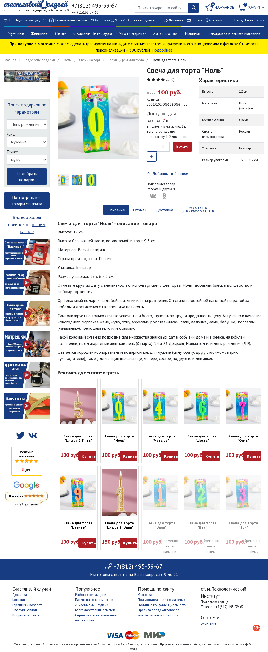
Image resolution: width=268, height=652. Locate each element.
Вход (238, 20)
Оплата (196, 20)
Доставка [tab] (164, 209)
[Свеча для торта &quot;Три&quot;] (243, 493)
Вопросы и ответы (26, 615)
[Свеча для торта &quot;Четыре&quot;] (160, 406)
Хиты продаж (165, 33)
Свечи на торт (89, 60)
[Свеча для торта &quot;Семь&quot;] (243, 406)
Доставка (176, 20)
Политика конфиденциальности (162, 605)
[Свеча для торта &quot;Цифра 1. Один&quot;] (119, 492)
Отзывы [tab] (140, 209)
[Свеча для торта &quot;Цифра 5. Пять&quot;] (78, 406)
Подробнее (162, 50)
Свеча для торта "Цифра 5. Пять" (78, 438)
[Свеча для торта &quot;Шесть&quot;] (202, 406)
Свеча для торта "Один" (160, 525)
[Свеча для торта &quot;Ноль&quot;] (119, 406)
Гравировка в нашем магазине (234, 33)
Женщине (39, 33)
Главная (10, 60)
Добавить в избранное (169, 173)
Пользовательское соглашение (162, 600)
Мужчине (15, 33)
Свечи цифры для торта (126, 60)
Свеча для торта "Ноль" (119, 438)
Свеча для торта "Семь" (243, 438)
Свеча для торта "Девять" (78, 525)
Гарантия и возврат (27, 605)
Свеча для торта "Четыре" (160, 438)
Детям (60, 33)
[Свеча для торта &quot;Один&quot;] (160, 493)
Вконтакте (208, 623)
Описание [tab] (116, 209)
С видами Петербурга (92, 33)
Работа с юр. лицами (90, 595)
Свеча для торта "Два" (202, 525)
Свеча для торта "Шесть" (202, 438)
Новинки (192, 33)
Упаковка (145, 595)
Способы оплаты (25, 610)
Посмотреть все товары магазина (27, 200)
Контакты (216, 20)
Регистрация (254, 20)
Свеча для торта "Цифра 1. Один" (119, 525)
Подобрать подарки (26, 176)
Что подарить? (132, 33)
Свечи (67, 60)
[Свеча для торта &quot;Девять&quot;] (78, 493)
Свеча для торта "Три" (243, 525)
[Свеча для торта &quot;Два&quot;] (202, 493)
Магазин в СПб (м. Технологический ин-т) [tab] (198, 209)
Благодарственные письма (95, 610)
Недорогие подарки (39, 60)
